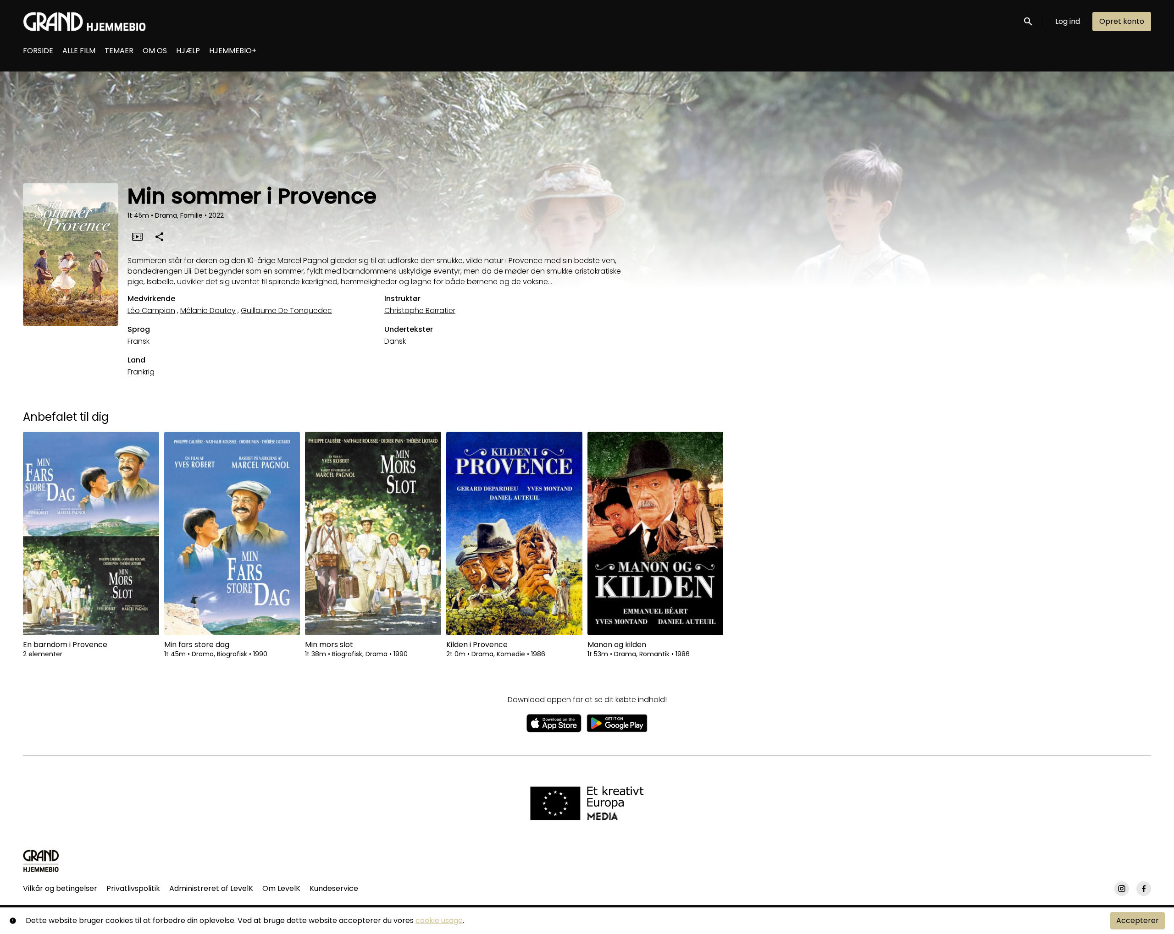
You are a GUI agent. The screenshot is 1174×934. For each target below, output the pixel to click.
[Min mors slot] (373, 533)
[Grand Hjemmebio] (41, 860)
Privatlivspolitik (133, 888)
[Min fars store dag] (232, 533)
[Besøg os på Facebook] (1143, 888)
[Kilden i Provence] (514, 533)
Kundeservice (334, 888)
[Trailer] (137, 236)
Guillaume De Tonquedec (286, 310)
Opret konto (1121, 21)
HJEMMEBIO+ (232, 50)
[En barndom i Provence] (91, 533)
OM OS (155, 50)
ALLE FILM (78, 50)
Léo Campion (151, 310)
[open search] (1028, 21)
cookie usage (439, 920)
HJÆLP (188, 50)
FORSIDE (38, 50)
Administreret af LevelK (211, 888)
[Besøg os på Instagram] (1121, 888)
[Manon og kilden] (655, 533)
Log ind (1067, 21)
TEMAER (119, 50)
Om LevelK (281, 888)
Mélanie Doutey (208, 310)
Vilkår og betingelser (60, 888)
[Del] (159, 236)
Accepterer (1137, 920)
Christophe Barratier (419, 310)
